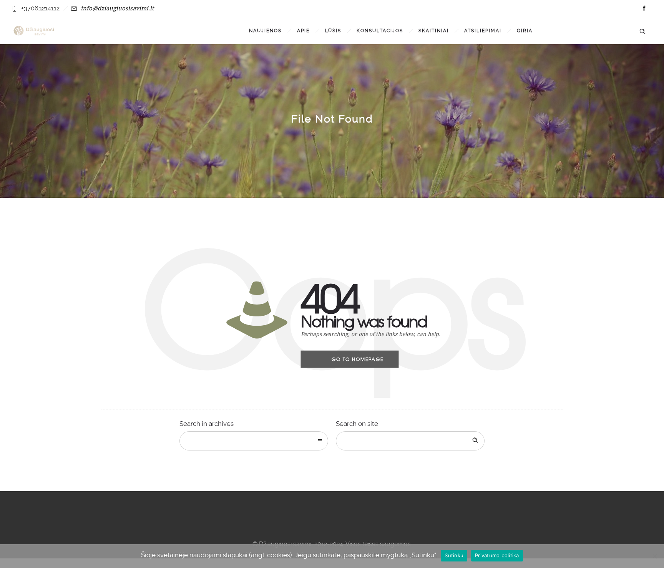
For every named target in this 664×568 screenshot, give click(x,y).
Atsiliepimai (482, 30)
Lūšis (333, 30)
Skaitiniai (433, 30)
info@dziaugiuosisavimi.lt (117, 8)
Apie (303, 30)
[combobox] (253, 440)
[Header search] (642, 30)
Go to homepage (357, 359)
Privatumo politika (497, 555)
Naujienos (265, 30)
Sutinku (454, 555)
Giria (525, 30)
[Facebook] (644, 8)
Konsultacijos (380, 30)
